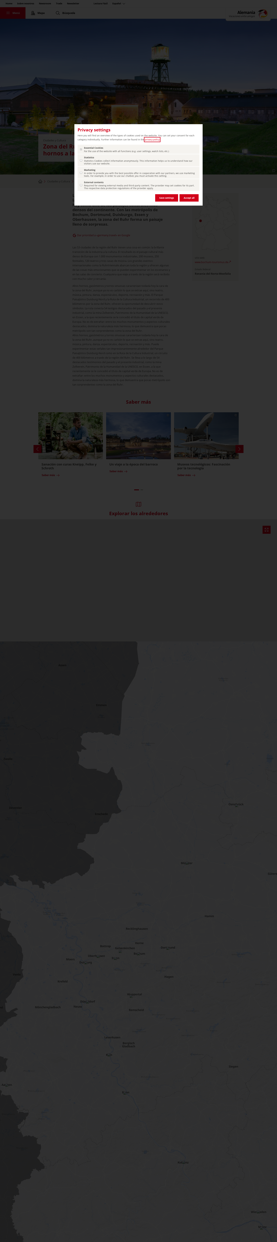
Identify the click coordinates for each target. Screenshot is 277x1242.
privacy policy (152, 139)
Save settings (166, 197)
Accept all (189, 197)
